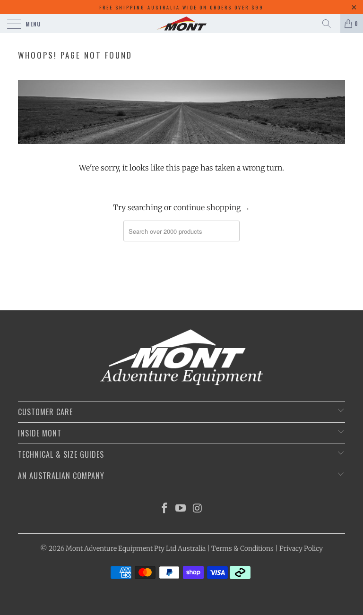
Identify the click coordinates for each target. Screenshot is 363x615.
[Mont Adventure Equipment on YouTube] (181, 509)
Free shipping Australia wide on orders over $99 (181, 7)
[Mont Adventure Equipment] (181, 23)
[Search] (329, 23)
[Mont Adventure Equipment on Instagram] (197, 509)
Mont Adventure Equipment (109, 548)
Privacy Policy (301, 548)
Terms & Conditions (242, 548)
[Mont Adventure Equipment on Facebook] (164, 509)
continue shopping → (211, 207)
